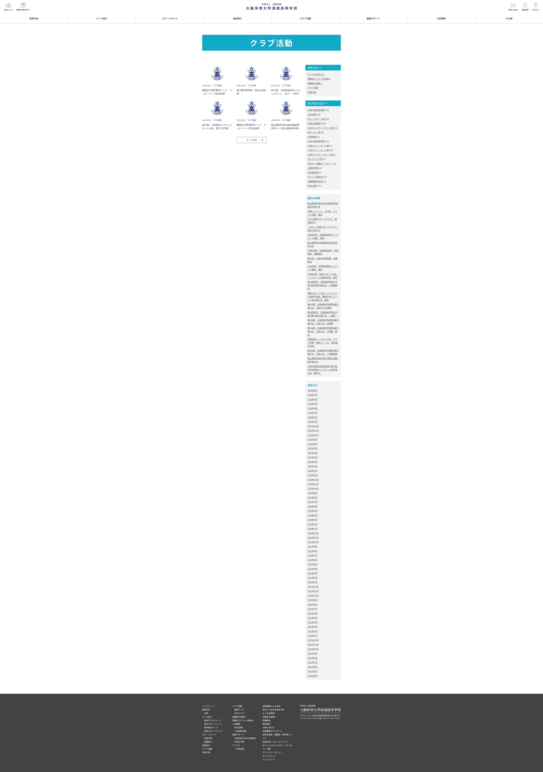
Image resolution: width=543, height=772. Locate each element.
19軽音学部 (313, 167)
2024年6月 (312, 506)
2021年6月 (312, 666)
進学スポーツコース (213, 723)
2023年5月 (312, 564)
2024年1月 (312, 528)
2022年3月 (312, 626)
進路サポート (373, 18)
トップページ (208, 706)
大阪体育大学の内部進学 (245, 738)
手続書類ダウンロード (272, 731)
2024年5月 (312, 510)
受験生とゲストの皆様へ (319, 78)
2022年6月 (312, 613)
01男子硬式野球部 (316, 110)
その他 (509, 18)
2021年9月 (312, 653)
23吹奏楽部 (313, 172)
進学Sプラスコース (212, 720)
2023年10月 (313, 541)
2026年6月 (312, 399)
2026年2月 (312, 417)
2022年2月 (312, 631)
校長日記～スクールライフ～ (275, 741)
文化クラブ (239, 713)
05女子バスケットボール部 (320, 127)
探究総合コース (211, 727)
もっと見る (251, 140)
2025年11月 (313, 430)
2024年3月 (312, 519)
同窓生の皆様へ (269, 716)
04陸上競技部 (314, 123)
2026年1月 (312, 421)
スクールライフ (170, 18)
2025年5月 (312, 457)
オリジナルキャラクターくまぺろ (277, 745)
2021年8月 (312, 657)
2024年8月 (312, 497)
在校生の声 (239, 741)
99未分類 (312, 185)
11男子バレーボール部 (318, 145)
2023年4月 (312, 568)
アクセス (236, 745)
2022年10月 (313, 595)
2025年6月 (312, 452)
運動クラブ (239, 709)
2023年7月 (312, 555)
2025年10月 (313, 434)
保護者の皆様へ (315, 83)
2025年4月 (312, 461)
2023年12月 (313, 533)
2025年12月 (313, 426)
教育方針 (33, 18)
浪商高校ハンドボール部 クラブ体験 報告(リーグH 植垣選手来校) (323, 342)
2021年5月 (312, 671)
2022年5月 (312, 617)
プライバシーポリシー (272, 752)
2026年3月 (312, 412)
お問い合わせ (268, 727)
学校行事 (312, 92)
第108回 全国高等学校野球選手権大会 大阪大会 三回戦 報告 (323, 331)
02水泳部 (312, 114)
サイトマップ (268, 759)
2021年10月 (313, 648)
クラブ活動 (305, 18)
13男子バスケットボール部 (320, 154)
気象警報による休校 (271, 706)
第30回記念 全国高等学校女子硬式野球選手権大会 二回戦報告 (322, 285)
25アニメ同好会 (315, 176)
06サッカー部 (314, 132)
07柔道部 (312, 136)
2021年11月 (313, 644)
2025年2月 (312, 470)
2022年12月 (313, 586)
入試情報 (441, 18)
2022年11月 (313, 590)
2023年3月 (312, 573)
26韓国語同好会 (315, 181)
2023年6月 (312, 559)
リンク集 (267, 748)
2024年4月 (312, 515)
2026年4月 (312, 408)
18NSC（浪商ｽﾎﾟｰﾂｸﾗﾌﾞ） (320, 163)
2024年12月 (313, 479)
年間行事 (208, 738)
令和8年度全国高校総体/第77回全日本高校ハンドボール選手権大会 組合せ (322, 369)
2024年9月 (312, 492)
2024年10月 (313, 488)
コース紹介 (101, 18)
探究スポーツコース (213, 731)
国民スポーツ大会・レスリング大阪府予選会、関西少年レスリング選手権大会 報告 (322, 296)
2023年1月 (312, 582)
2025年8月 (312, 443)
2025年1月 (312, 475)
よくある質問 (268, 713)
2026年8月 (312, 390)
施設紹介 (237, 18)
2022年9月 (312, 599)
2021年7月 (312, 662)
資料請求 (267, 723)
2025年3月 (312, 466)
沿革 (206, 713)
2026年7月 (312, 394)
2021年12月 (313, 640)
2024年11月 (313, 483)
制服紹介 (208, 741)
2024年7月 (312, 501)
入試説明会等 (240, 731)
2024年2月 (312, 524)
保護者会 (267, 720)
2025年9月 (312, 439)
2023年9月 (312, 546)
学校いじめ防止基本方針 (273, 709)
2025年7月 (312, 448)
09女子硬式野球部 (316, 141)
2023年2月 (312, 577)
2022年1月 (312, 635)
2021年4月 (312, 675)
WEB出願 (238, 727)
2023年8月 (312, 550)
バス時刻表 (239, 748)
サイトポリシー (269, 756)
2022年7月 (312, 608)
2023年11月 (313, 537)
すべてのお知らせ (316, 74)
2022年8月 (312, 604)
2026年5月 (312, 403)
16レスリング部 (315, 159)
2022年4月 (312, 622)
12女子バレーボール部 (318, 150)
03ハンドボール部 (316, 118)
